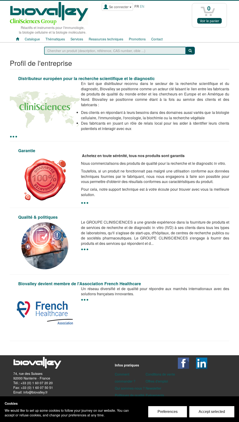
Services (76, 39)
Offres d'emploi (157, 381)
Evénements (155, 395)
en (142, 6)
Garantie (26, 151)
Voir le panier (209, 20)
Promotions (137, 39)
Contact (157, 39)
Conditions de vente (160, 374)
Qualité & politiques (38, 217)
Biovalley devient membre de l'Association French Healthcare (79, 284)
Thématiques (55, 39)
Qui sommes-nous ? (130, 388)
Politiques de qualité (129, 395)
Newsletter (153, 388)
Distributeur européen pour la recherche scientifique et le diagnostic (86, 78)
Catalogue (32, 39)
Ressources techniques (106, 39)
